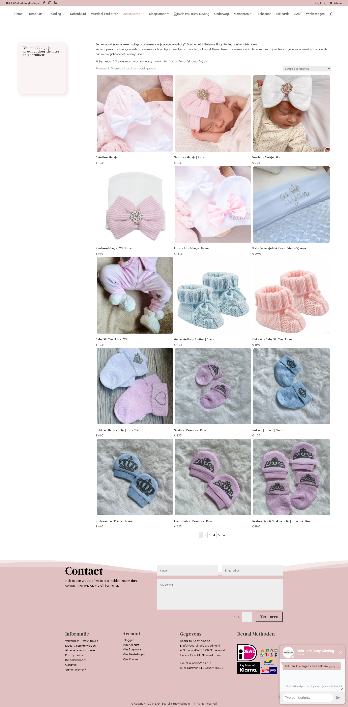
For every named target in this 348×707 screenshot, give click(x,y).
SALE (297, 14)
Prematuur (35, 14)
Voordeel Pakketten (104, 14)
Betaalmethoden (76, 660)
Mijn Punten (130, 659)
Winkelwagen (315, 14)
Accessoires (131, 14)
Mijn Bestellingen (134, 654)
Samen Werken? (75, 669)
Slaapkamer (157, 14)
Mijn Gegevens (132, 649)
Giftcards (282, 14)
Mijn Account (131, 645)
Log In (318, 3)
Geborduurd (78, 14)
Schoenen (264, 14)
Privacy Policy (74, 655)
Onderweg (221, 14)
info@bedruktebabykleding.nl (201, 645)
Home (18, 14)
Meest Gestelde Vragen (80, 645)
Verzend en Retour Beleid (81, 641)
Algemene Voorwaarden (80, 650)
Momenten (241, 14)
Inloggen (128, 640)
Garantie (71, 665)
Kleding (56, 14)
